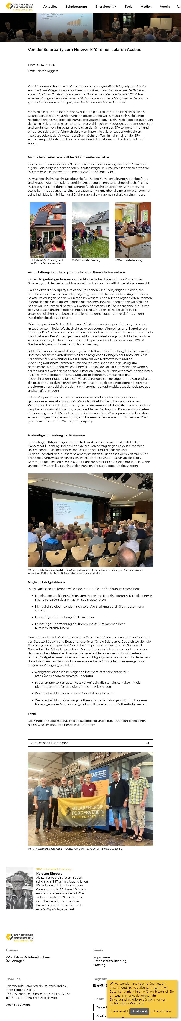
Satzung (99, 965)
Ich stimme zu (162, 1011)
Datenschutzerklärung (110, 961)
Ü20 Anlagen (15, 961)
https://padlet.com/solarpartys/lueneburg (64, 676)
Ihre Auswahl (119, 1011)
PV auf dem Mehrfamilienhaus (28, 957)
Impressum (101, 957)
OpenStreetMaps (18, 1004)
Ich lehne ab (139, 1011)
